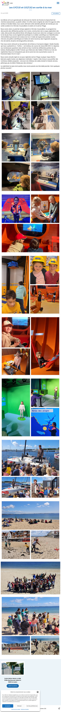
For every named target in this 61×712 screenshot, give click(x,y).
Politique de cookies (15, 709)
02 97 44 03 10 (13, 686)
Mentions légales (25, 709)
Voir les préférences (32, 706)
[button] (37, 692)
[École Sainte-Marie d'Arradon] (7, 3)
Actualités (56, 13)
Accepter (7, 706)
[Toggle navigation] (58, 3)
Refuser (19, 706)
